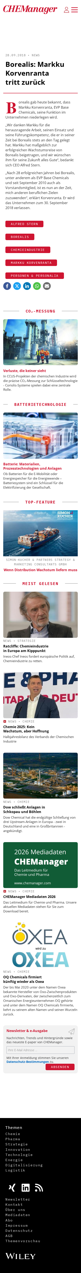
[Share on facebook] (7, 286)
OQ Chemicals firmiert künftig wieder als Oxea (23, 979)
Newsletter (17, 1199)
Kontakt (14, 1204)
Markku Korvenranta (31, 263)
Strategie (26, 641)
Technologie (19, 1155)
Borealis (20, 237)
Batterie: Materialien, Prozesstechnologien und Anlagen (32, 466)
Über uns (15, 1209)
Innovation (17, 1149)
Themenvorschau (22, 1241)
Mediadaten (17, 1215)
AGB (9, 1236)
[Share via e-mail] (47, 286)
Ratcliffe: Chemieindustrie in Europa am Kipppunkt (25, 648)
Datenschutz (19, 1230)
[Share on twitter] (17, 286)
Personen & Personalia (35, 276)
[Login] (66, 9)
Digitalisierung (24, 1165)
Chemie (28, 721)
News (36, 55)
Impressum (16, 1225)
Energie (14, 1160)
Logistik (15, 1170)
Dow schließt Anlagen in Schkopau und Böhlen (24, 809)
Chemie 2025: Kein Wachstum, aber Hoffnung (26, 729)
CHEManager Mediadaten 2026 (29, 896)
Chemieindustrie (28, 250)
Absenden (60, 1067)
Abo (9, 1220)
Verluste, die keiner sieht (24, 370)
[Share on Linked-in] (27, 286)
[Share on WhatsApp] (37, 286)
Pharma (13, 1139)
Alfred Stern (24, 224)
